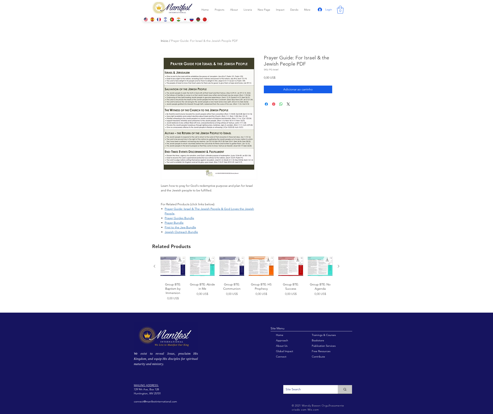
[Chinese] (204, 19)
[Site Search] (345, 389)
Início (164, 41)
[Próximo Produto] (338, 266)
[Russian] (191, 19)
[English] (146, 19)
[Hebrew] (165, 19)
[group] (246, 281)
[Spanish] (152, 19)
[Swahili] (198, 19)
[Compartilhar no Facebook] (266, 104)
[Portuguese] (172, 19)
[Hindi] (178, 19)
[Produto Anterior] (154, 266)
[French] (158, 19)
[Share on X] (288, 104)
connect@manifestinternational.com (155, 401)
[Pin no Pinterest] (273, 104)
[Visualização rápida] (173, 266)
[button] (340, 9)
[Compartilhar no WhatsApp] (281, 104)
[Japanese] (185, 19)
